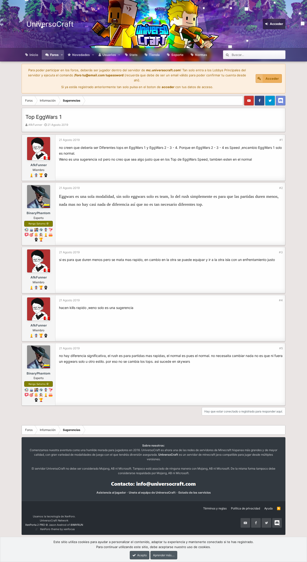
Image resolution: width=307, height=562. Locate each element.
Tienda (154, 55)
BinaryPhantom (38, 213)
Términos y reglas (215, 508)
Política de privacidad (245, 508)
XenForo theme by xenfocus (57, 529)
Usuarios (109, 55)
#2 (281, 188)
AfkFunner (35, 125)
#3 (281, 252)
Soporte (177, 55)
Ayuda (268, 508)
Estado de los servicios (194, 492)
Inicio (34, 55)
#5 (281, 348)
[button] (62, 55)
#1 (281, 140)
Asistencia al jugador (111, 492)
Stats (133, 55)
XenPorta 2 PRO (35, 524)
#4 (281, 300)
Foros (54, 55)
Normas (201, 55)
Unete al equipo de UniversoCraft (152, 492)
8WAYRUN (77, 524)
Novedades (81, 55)
